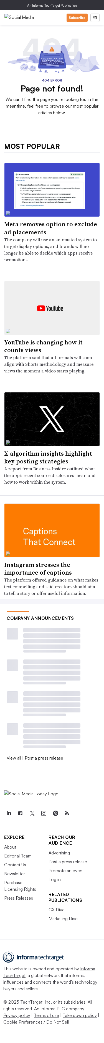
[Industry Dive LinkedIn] (8, 813)
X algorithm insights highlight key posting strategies (48, 457)
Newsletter (14, 873)
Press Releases (18, 898)
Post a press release (44, 758)
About (10, 847)
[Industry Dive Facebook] (20, 813)
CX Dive (57, 909)
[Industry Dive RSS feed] (67, 813)
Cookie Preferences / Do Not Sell (36, 1022)
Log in (55, 879)
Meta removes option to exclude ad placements (50, 228)
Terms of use (46, 1015)
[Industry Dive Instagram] (43, 813)
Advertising (59, 853)
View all (14, 758)
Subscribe (77, 18)
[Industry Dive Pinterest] (55, 813)
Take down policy (80, 1015)
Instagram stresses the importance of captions (38, 568)
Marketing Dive (63, 918)
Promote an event (66, 870)
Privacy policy (16, 1015)
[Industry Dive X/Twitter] (32, 813)
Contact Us (15, 864)
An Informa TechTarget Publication (52, 5)
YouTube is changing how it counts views (43, 346)
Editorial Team (18, 856)
